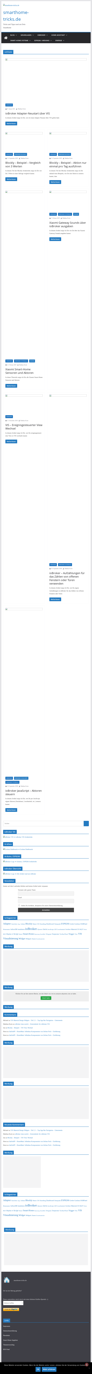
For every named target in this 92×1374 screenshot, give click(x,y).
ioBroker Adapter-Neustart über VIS (27, 113)
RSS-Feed (6, 1349)
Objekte (9, 934)
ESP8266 (65, 924)
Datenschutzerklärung (10, 1331)
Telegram (48, 934)
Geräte (72, 924)
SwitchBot (42, 934)
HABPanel (83, 924)
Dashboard (50, 924)
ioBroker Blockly (20, 154)
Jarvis (45, 929)
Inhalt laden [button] (46, 998)
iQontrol (40, 929)
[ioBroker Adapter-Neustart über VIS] (46, 81)
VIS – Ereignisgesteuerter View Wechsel (23, 426)
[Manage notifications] (87, 1364)
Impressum (6, 1326)
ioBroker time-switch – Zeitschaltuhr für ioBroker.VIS (32, 1024)
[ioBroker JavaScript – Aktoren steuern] (24, 692)
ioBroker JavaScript (21, 778)
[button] (16, 35)
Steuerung (37, 934)
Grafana (77, 924)
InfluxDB (14, 929)
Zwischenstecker (40, 939)
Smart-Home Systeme (19, 40)
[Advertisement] (46, 966)
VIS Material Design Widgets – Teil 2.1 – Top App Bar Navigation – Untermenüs (36, 1020)
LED (55, 929)
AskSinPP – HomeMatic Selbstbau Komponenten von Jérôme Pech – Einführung (34, 1031)
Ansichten (14, 924)
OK (38, 1369)
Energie (58, 40)
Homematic (6, 929)
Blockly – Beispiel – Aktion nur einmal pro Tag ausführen (68, 164)
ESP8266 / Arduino (41, 40)
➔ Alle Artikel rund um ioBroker (25, 874)
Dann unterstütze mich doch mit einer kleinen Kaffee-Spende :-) (25, 1299)
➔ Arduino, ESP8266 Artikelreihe (26, 861)
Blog (12, 35)
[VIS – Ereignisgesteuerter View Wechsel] (24, 404)
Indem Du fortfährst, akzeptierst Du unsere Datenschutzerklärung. (42, 905)
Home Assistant (58, 35)
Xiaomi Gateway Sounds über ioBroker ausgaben (67, 224)
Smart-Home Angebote (10, 1340)
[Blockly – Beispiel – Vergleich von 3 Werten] (24, 142)
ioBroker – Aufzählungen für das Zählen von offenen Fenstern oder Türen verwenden (67, 578)
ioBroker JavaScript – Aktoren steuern (23, 792)
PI (12, 934)
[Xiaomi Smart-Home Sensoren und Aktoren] (24, 275)
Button (34, 924)
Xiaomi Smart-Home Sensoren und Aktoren (19, 371)
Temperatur (55, 934)
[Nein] (89, 1368)
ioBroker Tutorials (21, 361)
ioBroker (41, 35)
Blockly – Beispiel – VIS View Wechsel (20, 1028)
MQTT (81, 929)
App (19, 924)
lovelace (68, 929)
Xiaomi (32, 361)
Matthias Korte (22, 109)
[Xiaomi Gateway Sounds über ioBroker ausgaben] (68, 202)
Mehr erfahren (49, 1369)
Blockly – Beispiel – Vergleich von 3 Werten (23, 164)
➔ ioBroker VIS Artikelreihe (23, 837)
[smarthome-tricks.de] (6, 38)
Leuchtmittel (61, 929)
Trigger (71, 934)
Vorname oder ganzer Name (27, 890)
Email (20, 897)
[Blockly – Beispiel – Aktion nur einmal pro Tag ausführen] (68, 142)
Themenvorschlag (8, 1345)
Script (16, 934)
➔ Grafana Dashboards (25, 849)
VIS (80, 933)
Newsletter (6, 1335)
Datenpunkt (57, 924)
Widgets (28, 939)
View (76, 934)
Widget (22, 938)
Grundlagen (26, 35)
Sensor (20, 934)
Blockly (28, 924)
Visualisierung (10, 938)
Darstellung (43, 924)
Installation (21, 929)
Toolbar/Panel (64, 934)
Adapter (7, 923)
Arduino (23, 924)
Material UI (75, 929)
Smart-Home (28, 934)
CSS (38, 924)
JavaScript (50, 929)
